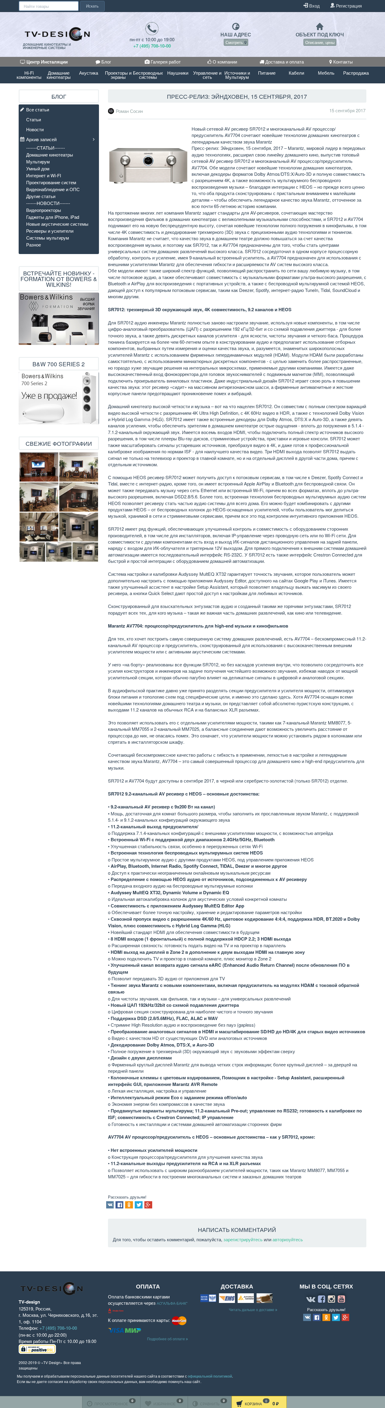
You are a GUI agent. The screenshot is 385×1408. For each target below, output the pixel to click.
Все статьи (37, 109)
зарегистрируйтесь (243, 1239)
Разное (33, 244)
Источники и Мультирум (237, 75)
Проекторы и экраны (118, 75)
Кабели (296, 73)
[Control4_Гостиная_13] (32, 552)
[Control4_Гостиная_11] (59, 552)
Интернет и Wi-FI (43, 175)
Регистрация (348, 5)
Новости (35, 129)
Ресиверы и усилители (49, 231)
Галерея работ (165, 61)
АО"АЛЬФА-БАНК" (172, 1303)
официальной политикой (210, 1376)
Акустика (88, 73)
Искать (92, 6)
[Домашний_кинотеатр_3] (78, 467)
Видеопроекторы (43, 210)
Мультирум (38, 161)
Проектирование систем (51, 182)
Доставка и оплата (284, 61)
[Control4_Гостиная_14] (78, 527)
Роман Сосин (129, 111)
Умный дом (37, 168)
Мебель (326, 73)
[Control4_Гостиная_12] (85, 552)
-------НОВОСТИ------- (48, 203)
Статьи (33, 119)
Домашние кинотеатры (59, 75)
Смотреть (235, 42)
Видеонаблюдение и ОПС (53, 189)
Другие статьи (40, 196)
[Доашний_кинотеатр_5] (39, 467)
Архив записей (41, 139)
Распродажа (356, 73)
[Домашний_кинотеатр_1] (78, 497)
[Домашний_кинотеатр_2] (39, 527)
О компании (224, 61)
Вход (314, 5)
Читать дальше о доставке (252, 1309)
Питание (267, 73)
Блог (105, 61)
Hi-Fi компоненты (29, 75)
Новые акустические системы (57, 224)
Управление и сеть (207, 75)
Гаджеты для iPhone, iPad (52, 217)
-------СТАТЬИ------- (45, 147)
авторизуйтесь (288, 1239)
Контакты (342, 61)
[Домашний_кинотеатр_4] (39, 497)
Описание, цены (319, 42)
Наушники (177, 73)
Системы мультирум (47, 237)
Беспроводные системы (148, 75)
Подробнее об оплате (166, 1338)
